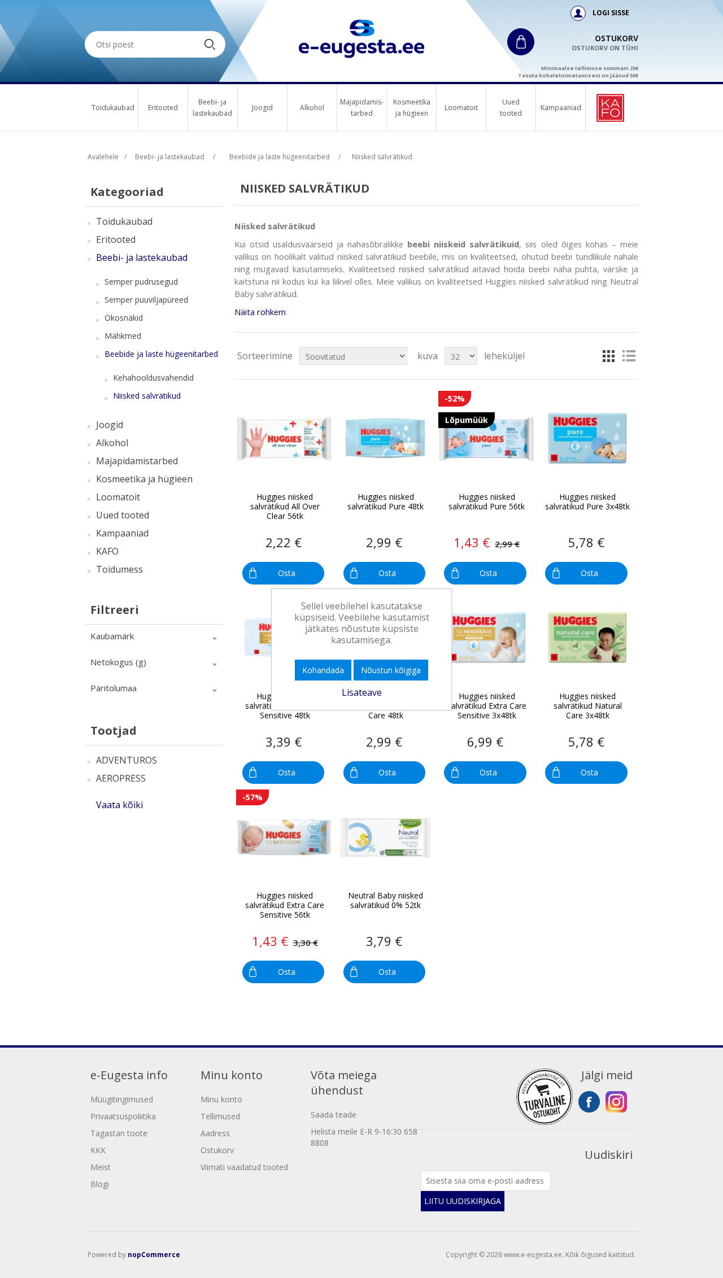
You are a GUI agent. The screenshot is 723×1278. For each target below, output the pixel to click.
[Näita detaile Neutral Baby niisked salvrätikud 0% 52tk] (385, 838)
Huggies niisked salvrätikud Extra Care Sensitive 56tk (284, 905)
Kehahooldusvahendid (153, 377)
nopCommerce (154, 1254)
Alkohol (312, 107)
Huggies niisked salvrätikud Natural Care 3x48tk (588, 706)
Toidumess (119, 569)
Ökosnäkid (123, 317)
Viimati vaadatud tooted (244, 1167)
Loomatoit (461, 107)
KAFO (107, 551)
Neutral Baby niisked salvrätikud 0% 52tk (385, 900)
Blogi (99, 1184)
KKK (98, 1150)
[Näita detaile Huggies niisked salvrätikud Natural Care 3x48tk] (587, 638)
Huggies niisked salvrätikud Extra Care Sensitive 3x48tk (486, 706)
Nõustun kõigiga (391, 670)
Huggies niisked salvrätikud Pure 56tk (486, 502)
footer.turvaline (544, 1096)
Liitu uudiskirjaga (462, 1201)
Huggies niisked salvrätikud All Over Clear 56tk (285, 506)
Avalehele (103, 157)
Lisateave (362, 692)
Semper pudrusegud (141, 281)
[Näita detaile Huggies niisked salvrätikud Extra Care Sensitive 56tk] (284, 838)
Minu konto (221, 1099)
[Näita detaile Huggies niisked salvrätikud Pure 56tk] (486, 439)
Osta (286, 573)
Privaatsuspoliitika (123, 1116)
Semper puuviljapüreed (146, 299)
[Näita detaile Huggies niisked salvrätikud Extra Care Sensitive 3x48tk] (486, 638)
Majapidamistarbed (137, 461)
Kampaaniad (561, 107)
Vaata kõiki (119, 805)
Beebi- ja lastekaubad (213, 107)
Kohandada (323, 670)
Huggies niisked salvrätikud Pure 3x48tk (587, 502)
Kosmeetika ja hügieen (411, 107)
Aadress (215, 1133)
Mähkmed (122, 335)
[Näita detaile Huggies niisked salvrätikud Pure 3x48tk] (587, 439)
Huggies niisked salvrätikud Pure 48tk (385, 502)
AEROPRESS (121, 778)
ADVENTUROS (126, 760)
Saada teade (333, 1114)
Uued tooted (511, 107)
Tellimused (220, 1116)
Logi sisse (611, 13)
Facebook (589, 1102)
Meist (100, 1167)
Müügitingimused (121, 1099)
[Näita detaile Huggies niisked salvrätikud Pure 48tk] (385, 439)
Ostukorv (217, 1150)
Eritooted (163, 107)
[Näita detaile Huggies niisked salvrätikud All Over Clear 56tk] (284, 439)
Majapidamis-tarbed (362, 107)
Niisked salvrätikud (147, 395)
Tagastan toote (118, 1133)
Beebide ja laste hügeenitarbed (161, 353)
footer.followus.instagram (616, 1102)
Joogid (262, 107)
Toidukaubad (113, 107)
